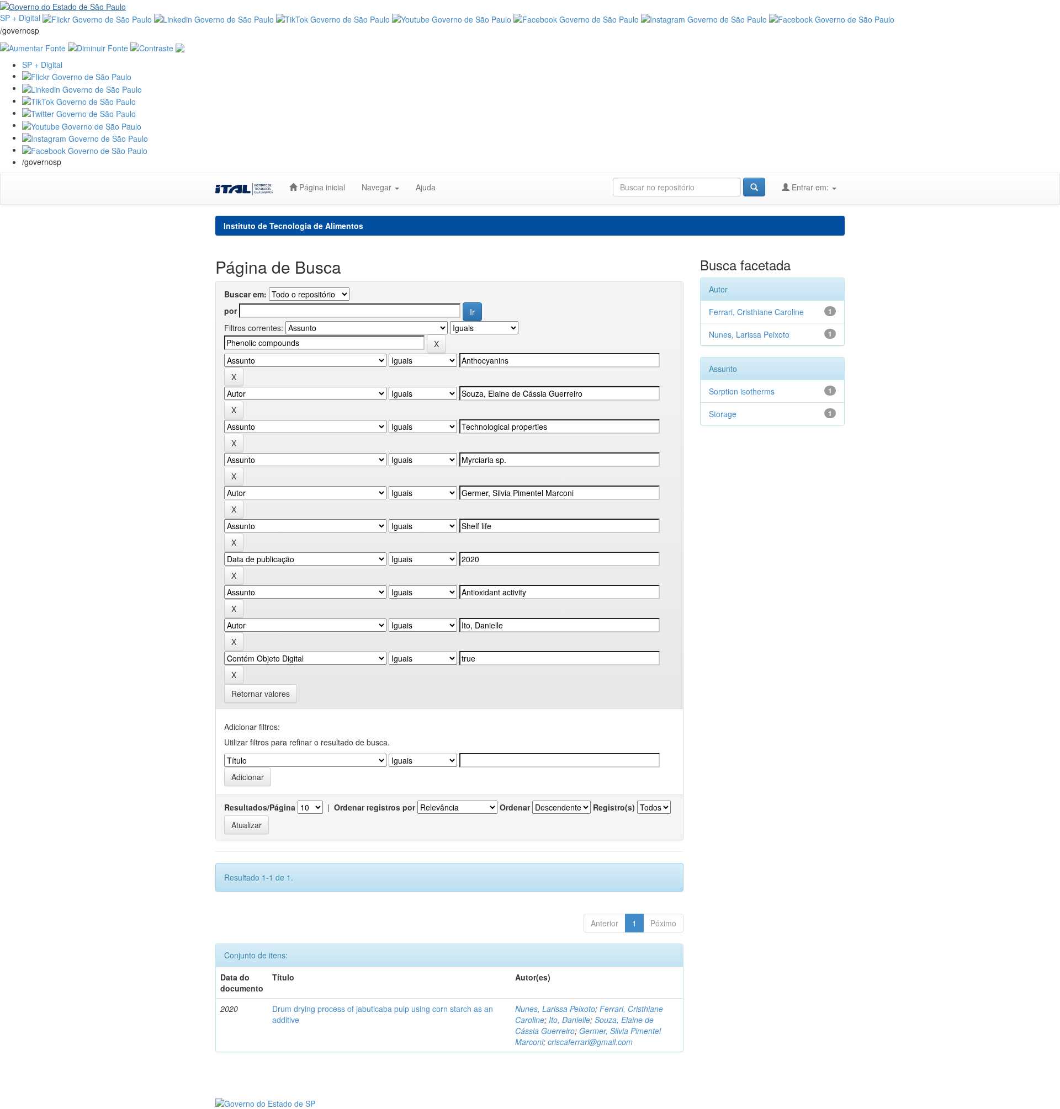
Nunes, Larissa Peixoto (555, 1008)
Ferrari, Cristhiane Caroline (756, 311)
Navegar (378, 187)
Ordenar (515, 807)
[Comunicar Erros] (180, 46)
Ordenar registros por (374, 807)
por (230, 310)
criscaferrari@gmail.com (590, 1041)
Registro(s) (614, 807)
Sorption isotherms (742, 391)
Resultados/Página (259, 807)
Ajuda (426, 187)
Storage (722, 413)
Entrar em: (810, 187)
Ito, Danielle (569, 1019)
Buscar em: (245, 294)
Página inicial (321, 187)
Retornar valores (260, 693)
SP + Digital (20, 17)
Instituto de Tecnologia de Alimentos (293, 225)
